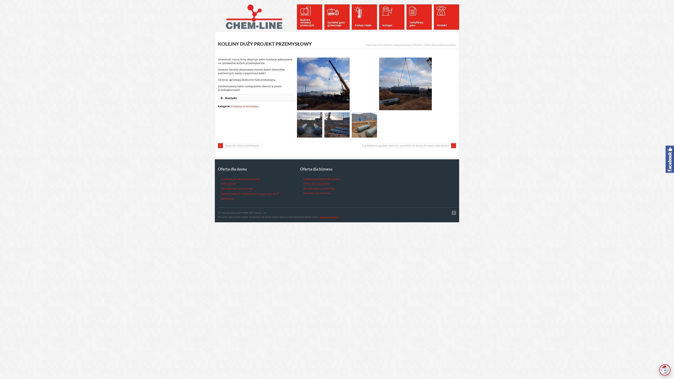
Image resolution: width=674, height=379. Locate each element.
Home (380, 44)
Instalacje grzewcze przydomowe (240, 179)
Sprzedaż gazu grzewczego (237, 188)
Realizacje (418, 44)
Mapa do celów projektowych (242, 145)
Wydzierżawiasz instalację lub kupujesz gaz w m (250, 193)
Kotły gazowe (228, 183)
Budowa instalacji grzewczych (398, 44)
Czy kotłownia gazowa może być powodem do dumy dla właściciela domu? (405, 145)
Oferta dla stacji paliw (316, 183)
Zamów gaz (227, 198)
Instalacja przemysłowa (244, 106)
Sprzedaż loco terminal (316, 193)
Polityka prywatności (329, 217)
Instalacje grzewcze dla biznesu (322, 179)
